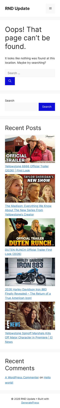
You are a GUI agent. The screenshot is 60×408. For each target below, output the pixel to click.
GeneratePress (30, 402)
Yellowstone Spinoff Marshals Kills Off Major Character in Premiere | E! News (29, 337)
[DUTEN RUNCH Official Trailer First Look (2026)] (30, 233)
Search (9, 100)
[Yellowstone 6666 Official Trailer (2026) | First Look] (30, 149)
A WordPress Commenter (22, 377)
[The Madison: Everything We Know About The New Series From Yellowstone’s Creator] (30, 189)
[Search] (10, 81)
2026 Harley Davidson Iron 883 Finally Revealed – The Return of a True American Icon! (28, 294)
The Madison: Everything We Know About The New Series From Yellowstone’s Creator (28, 210)
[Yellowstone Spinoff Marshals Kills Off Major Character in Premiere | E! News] (30, 316)
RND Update (17, 8)
